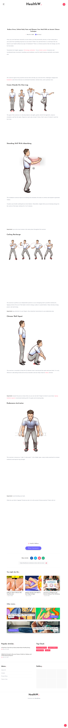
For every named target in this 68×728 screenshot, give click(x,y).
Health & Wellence (34, 543)
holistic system (43, 50)
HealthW (33, 4)
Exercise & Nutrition (41, 647)
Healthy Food (40, 650)
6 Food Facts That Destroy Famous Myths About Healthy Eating (15, 647)
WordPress (37, 698)
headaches (9, 80)
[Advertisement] (34, 17)
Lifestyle (48, 650)
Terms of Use (4, 679)
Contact (3, 673)
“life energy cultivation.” (30, 50)
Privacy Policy (4, 676)
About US (3, 670)
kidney (47, 372)
